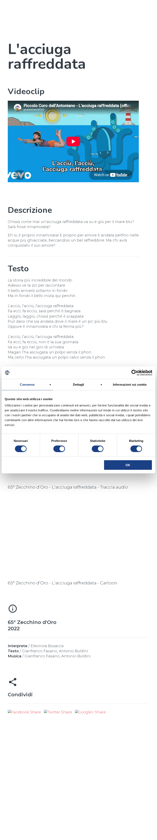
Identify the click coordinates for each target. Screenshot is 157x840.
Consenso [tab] (27, 384)
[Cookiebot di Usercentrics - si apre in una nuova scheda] (134, 373)
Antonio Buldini (73, 651)
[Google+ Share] (90, 712)
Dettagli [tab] (78, 384)
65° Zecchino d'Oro (32, 622)
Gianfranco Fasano (39, 651)
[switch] (59, 448)
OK (128, 465)
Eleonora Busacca (47, 646)
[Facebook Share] (25, 712)
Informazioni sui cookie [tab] (130, 384)
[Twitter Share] (58, 712)
